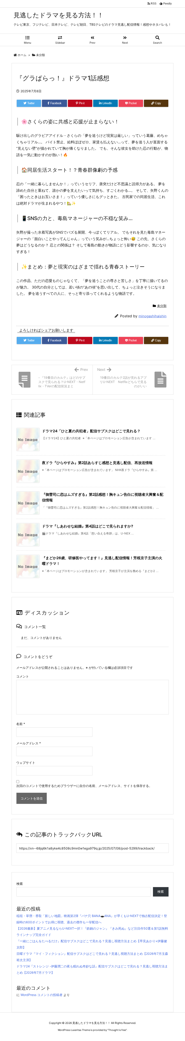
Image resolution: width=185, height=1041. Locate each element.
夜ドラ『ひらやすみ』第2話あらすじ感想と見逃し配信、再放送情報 (97, 462)
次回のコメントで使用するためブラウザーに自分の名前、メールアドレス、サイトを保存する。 (84, 786)
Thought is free (117, 1030)
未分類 (40, 55)
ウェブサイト (25, 762)
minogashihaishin (152, 316)
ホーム (22, 55)
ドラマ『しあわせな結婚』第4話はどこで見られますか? (87, 526)
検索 (19, 884)
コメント (22, 676)
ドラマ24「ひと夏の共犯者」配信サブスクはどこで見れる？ (91, 431)
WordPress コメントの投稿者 (41, 995)
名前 (20, 724)
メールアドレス (28, 743)
